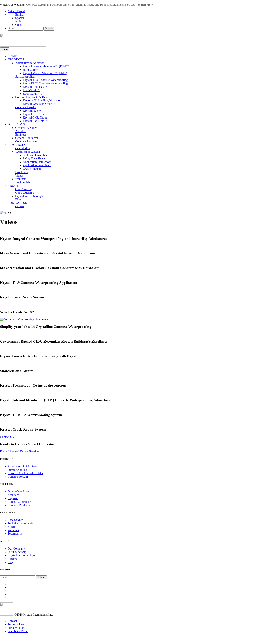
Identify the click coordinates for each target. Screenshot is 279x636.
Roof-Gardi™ (31, 90)
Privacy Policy (16, 627)
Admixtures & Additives (29, 62)
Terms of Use (16, 624)
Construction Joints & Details (32, 97)
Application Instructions (37, 161)
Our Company (23, 189)
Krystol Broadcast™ (35, 86)
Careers (19, 206)
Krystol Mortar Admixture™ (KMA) (45, 73)
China (18, 24)
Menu (5, 49)
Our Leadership (24, 192)
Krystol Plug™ (32, 110)
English (19, 14)
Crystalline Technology (29, 196)
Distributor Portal (18, 631)
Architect (20, 131)
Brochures (21, 172)
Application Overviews (37, 165)
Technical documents (27, 151)
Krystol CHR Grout (35, 117)
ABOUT (13, 185)
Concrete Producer (26, 141)
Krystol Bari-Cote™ (35, 120)
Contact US (7, 436)
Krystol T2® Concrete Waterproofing (45, 83)
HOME (12, 56)
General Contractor (26, 138)
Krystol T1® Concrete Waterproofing (45, 80)
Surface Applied (25, 76)
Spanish (20, 18)
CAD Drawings (32, 168)
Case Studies (15, 519)
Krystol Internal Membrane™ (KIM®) (46, 66)
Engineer (20, 134)
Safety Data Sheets (34, 158)
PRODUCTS (16, 59)
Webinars (20, 179)
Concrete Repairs (25, 107)
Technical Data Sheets (36, 155)
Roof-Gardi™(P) (33, 93)
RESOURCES (17, 144)
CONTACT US (17, 202)
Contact (12, 621)
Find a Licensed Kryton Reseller (19, 451)
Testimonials (22, 182)
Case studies (22, 148)
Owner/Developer (26, 127)
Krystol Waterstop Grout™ (39, 103)
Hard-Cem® (30, 69)
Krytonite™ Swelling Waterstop (42, 100)
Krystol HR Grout (34, 114)
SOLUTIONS (16, 124)
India (18, 21)
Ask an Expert (16, 11)
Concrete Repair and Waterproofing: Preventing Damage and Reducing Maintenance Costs (80, 4)
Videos (19, 175)
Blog (18, 199)
